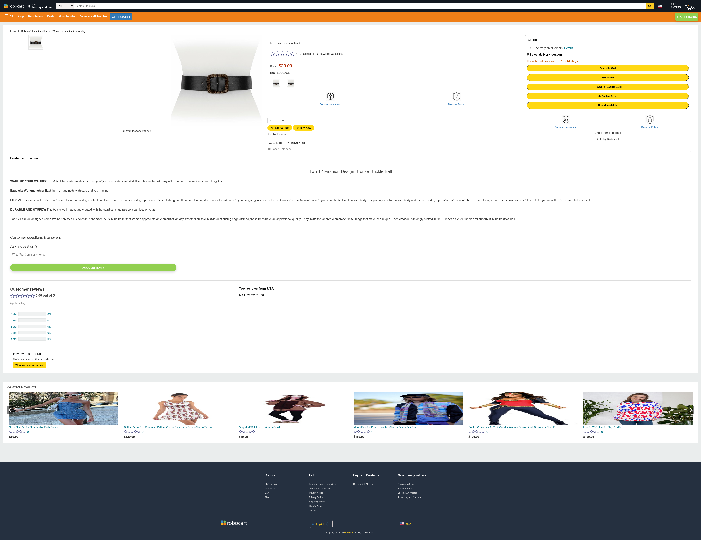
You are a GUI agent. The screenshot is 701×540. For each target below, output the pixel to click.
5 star (14, 314)
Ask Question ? (93, 267)
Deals (50, 16)
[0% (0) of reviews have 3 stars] (32, 326)
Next (691, 410)
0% (49, 314)
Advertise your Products (409, 497)
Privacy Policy (316, 497)
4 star (14, 320)
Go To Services (121, 16)
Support (313, 510)
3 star (14, 326)
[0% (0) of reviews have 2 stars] (32, 332)
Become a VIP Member (93, 16)
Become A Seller (406, 483)
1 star (14, 339)
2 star (14, 332)
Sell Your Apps (405, 488)
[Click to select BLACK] (290, 83)
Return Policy (315, 505)
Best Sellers (35, 16)
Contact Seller (609, 96)
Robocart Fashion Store (35, 31)
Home (13, 31)
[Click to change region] (660, 7)
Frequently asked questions (322, 483)
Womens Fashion (62, 31)
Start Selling (687, 16)
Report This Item (281, 149)
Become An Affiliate (407, 492)
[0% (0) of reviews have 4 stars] (32, 320)
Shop (20, 16)
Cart (267, 492)
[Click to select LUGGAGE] (276, 83)
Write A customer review (29, 365)
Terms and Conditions (320, 488)
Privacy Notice (316, 492)
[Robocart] (13, 5)
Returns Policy (456, 104)
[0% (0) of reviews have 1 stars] (32, 339)
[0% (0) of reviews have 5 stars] (32, 314)
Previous (10, 410)
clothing (80, 31)
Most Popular (67, 16)
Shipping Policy (317, 501)
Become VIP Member (363, 483)
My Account (270, 488)
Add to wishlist (609, 105)
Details (568, 48)
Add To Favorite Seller (609, 86)
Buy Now (305, 128)
